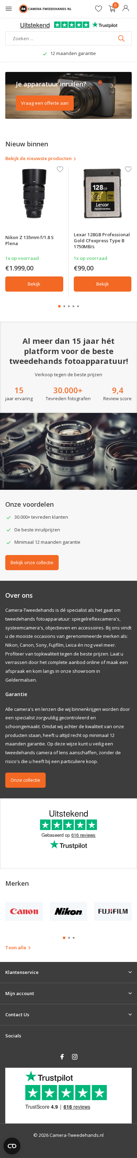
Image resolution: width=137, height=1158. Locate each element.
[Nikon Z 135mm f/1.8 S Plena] (34, 193)
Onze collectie (25, 780)
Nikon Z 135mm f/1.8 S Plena (29, 240)
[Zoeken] (122, 38)
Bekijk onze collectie (32, 562)
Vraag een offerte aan (44, 103)
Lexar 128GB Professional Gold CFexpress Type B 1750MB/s (102, 240)
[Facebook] (62, 1057)
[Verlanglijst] (98, 9)
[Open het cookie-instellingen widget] (12, 1146)
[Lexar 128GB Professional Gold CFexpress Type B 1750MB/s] (103, 193)
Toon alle (15, 947)
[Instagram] (75, 1057)
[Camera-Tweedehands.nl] (45, 8)
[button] (59, 306)
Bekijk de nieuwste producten (38, 158)
